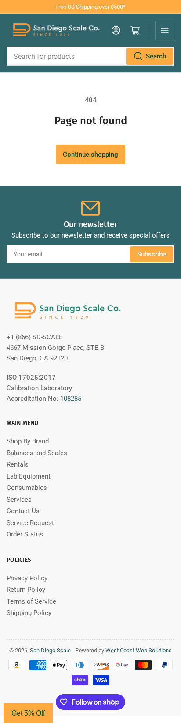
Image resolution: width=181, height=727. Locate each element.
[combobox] (90, 56)
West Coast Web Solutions (138, 650)
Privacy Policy (27, 578)
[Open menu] (164, 30)
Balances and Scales (37, 453)
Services (19, 500)
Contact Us (23, 511)
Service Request (30, 523)
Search (156, 56)
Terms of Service (31, 601)
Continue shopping (90, 154)
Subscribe (151, 254)
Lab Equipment (29, 476)
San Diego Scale (50, 650)
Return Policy (26, 590)
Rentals (18, 464)
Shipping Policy (29, 613)
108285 (70, 399)
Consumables (27, 488)
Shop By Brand (28, 441)
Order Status (25, 534)
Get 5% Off (28, 713)
